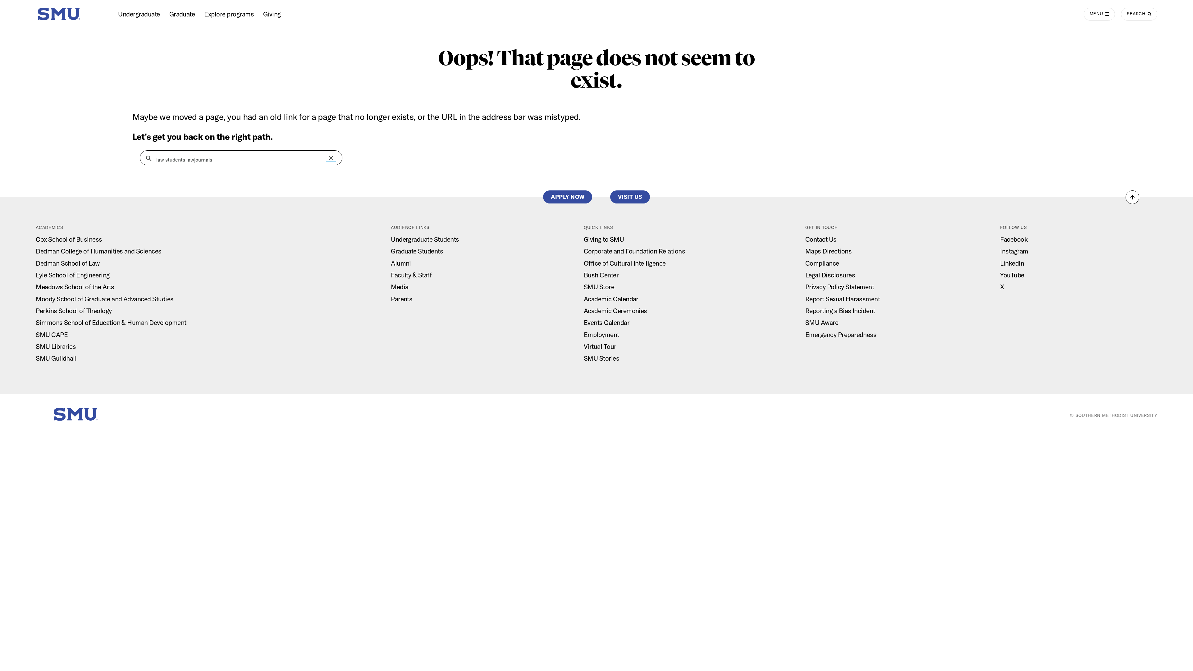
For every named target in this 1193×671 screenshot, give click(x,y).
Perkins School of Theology (74, 311)
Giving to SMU (604, 239)
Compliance (822, 263)
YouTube (1012, 275)
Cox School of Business (69, 239)
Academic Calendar (611, 299)
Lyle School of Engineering (72, 275)
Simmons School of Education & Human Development (111, 322)
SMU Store (599, 287)
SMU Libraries (56, 346)
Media (399, 287)
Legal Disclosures (830, 275)
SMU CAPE (52, 335)
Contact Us (821, 239)
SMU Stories (601, 358)
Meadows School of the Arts (75, 287)
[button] (331, 158)
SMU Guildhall (56, 358)
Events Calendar (606, 322)
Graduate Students (417, 251)
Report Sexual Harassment (842, 299)
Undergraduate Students (425, 239)
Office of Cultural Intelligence (625, 263)
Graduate (182, 14)
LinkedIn (1012, 263)
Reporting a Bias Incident (840, 311)
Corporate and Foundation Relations (634, 251)
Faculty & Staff (411, 275)
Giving (272, 14)
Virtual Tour (600, 346)
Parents (401, 299)
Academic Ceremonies (615, 311)
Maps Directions (828, 251)
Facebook (1013, 239)
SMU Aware (821, 322)
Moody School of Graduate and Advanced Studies (104, 299)
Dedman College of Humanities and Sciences (98, 251)
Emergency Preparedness (840, 335)
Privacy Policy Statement (839, 287)
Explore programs (229, 14)
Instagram (1014, 251)
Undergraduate (139, 14)
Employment (601, 335)
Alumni (401, 263)
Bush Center (601, 275)
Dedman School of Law (68, 263)
